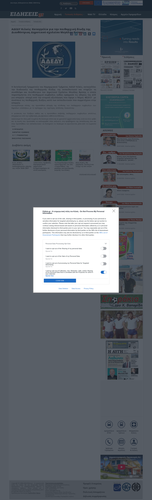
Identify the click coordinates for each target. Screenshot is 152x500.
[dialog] (76, 250)
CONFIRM (60, 281)
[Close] (114, 211)
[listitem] (76, 243)
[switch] (103, 248)
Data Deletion (63, 288)
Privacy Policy (88, 288)
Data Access (76, 288)
